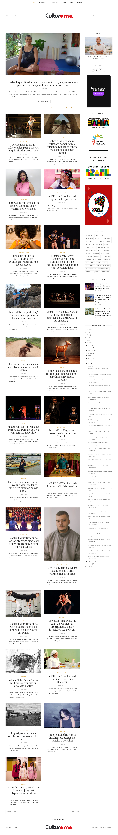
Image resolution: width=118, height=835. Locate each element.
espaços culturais (91, 250)
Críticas (88, 244)
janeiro (90, 564)
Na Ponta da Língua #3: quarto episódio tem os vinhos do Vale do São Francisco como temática (103, 312)
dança (23, 360)
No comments (12, 108)
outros (99, 265)
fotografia (23, 730)
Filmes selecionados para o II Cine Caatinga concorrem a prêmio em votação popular (62, 375)
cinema (62, 367)
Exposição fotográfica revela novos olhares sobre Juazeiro (23, 736)
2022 (88, 340)
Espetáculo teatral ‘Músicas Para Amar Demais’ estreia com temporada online (23, 429)
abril (89, 363)
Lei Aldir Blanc (23, 252)
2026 (88, 329)
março (90, 366)
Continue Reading (43, 101)
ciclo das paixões (99, 241)
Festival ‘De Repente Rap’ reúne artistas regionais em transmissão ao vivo (23, 315)
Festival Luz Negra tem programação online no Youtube (62, 433)
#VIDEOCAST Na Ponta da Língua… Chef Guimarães (62, 485)
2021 (88, 343)
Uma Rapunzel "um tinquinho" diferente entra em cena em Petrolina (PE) (103, 286)
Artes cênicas (62, 427)
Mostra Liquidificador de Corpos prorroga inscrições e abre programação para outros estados (23, 542)
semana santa (89, 271)
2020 (88, 566)
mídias (92, 262)
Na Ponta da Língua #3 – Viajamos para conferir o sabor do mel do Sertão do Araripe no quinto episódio (103, 298)
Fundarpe (97, 256)
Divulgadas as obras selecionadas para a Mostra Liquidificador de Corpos (23, 147)
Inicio (33, 2)
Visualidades (62, 564)
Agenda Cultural (44, 2)
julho (89, 355)
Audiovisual (89, 241)
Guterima (88, 259)
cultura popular (97, 244)
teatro (62, 252)
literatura (23, 199)
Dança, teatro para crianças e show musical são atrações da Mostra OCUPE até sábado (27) (62, 316)
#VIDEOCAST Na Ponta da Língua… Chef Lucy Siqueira (62, 679)
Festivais (42, 79)
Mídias (64, 2)
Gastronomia (62, 192)
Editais (87, 247)
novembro (91, 345)
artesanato (98, 238)
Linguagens (55, 2)
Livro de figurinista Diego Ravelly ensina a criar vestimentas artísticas (62, 570)
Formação (96, 253)
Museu (98, 262)
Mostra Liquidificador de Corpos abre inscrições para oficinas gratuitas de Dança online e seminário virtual (42, 84)
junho (89, 358)
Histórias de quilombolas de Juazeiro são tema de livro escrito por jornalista (23, 205)
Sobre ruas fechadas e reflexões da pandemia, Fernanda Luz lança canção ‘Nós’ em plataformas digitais (62, 146)
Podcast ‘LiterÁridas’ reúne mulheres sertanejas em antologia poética (23, 682)
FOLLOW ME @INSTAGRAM (59, 819)
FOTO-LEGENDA (105, 253)
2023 (88, 337)
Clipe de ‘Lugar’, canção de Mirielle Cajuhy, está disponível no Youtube (23, 790)
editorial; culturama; (104, 247)
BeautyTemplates (107, 827)
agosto (90, 353)
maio (89, 361)
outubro (90, 348)
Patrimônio (106, 265)
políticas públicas (91, 268)
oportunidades (90, 265)
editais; (94, 247)
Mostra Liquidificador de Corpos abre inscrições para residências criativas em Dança (23, 628)
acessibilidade (89, 235)
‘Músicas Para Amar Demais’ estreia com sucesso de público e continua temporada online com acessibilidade (62, 261)
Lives (87, 262)
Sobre (71, 2)
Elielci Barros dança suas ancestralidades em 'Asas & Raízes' (23, 367)
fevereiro (90, 561)
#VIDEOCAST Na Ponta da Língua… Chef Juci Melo (62, 198)
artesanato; (107, 238)
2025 (88, 332)
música (62, 137)
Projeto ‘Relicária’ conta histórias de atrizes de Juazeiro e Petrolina (62, 737)
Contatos (80, 2)
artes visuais (89, 238)
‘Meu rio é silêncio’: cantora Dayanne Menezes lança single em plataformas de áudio (23, 486)
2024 (88, 335)
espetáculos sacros (103, 250)
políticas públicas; (103, 268)
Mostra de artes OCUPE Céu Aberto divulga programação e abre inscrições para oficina (62, 625)
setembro (90, 350)
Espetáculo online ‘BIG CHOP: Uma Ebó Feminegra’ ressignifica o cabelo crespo (23, 260)
